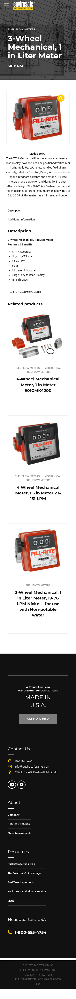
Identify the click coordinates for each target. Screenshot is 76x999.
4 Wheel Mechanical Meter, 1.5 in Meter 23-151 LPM (38, 493)
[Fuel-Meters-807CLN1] (38, 551)
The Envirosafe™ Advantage (24, 873)
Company (13, 814)
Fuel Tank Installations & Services (27, 891)
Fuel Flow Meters (21, 29)
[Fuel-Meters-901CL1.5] (38, 443)
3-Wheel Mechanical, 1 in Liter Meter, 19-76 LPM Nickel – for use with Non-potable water (38, 603)
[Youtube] (21, 784)
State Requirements (19, 833)
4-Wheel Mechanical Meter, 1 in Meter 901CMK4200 (38, 384)
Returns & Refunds (19, 823)
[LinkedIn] (12, 784)
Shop (11, 900)
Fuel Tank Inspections (21, 882)
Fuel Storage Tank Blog (21, 864)
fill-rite (12, 292)
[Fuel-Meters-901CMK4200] (38, 336)
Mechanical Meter (30, 292)
